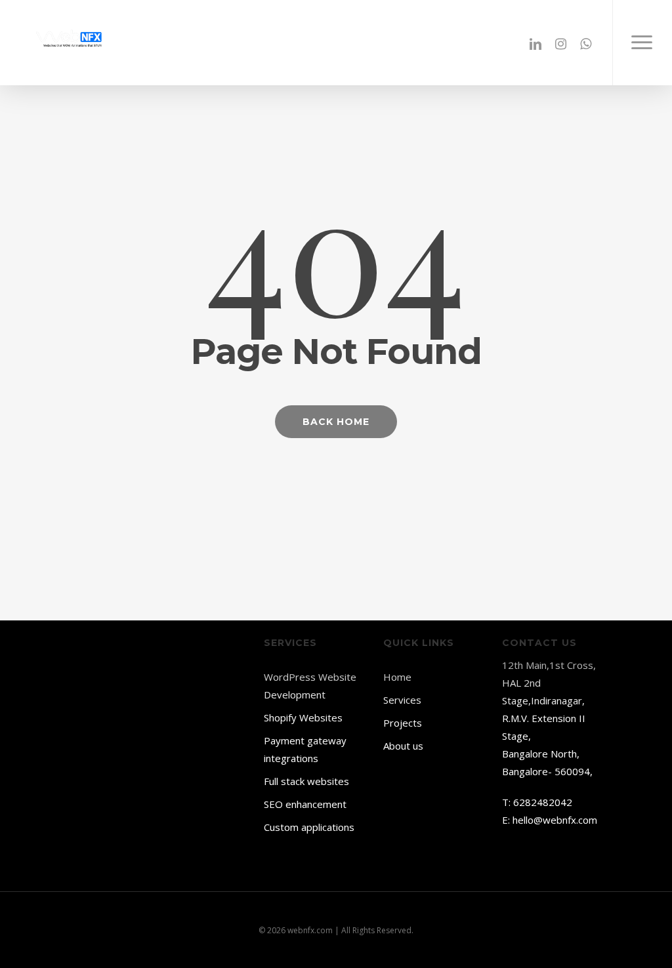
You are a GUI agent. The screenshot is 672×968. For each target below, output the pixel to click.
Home (397, 676)
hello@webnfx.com (555, 819)
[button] (642, 42)
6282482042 (542, 802)
